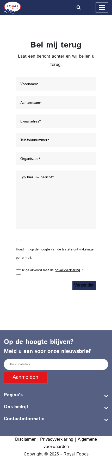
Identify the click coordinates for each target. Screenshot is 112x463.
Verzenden (84, 285)
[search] (56, 7)
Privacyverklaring (56, 439)
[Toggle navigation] (102, 7)
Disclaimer (25, 439)
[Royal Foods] (12, 7)
